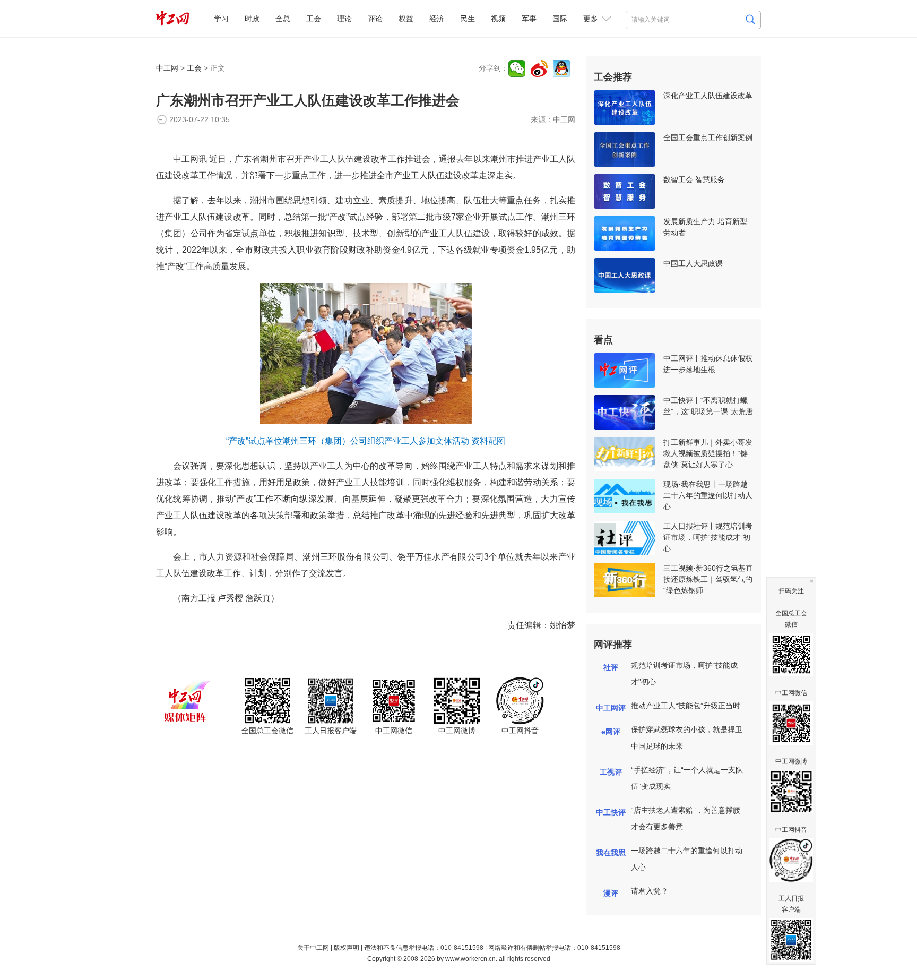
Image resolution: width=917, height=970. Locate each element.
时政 (252, 18)
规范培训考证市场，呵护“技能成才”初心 (684, 673)
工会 (313, 18)
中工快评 (611, 812)
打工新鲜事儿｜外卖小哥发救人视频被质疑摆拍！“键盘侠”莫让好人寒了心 (707, 453)
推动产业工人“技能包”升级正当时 (685, 705)
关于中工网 (313, 947)
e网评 (610, 731)
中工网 (167, 68)
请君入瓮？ (649, 891)
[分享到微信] (516, 68)
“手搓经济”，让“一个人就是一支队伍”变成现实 (687, 778)
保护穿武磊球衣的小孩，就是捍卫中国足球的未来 (686, 737)
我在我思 (611, 852)
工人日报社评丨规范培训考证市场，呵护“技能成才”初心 (707, 537)
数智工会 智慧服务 (694, 179)
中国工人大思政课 (693, 263)
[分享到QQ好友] (561, 68)
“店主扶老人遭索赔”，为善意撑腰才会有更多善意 (685, 818)
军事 (529, 18)
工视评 (611, 772)
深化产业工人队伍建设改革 (707, 95)
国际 (559, 18)
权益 (406, 18)
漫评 (610, 893)
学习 (221, 18)
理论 (344, 18)
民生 (467, 18)
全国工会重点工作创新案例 (707, 137)
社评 (610, 667)
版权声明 (346, 947)
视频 (498, 18)
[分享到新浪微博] (539, 68)
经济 (436, 18)
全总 (282, 18)
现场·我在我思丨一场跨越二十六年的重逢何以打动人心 (707, 495)
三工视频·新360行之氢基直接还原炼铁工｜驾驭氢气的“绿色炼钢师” (708, 579)
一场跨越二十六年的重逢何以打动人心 (686, 858)
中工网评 (611, 707)
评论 (375, 18)
